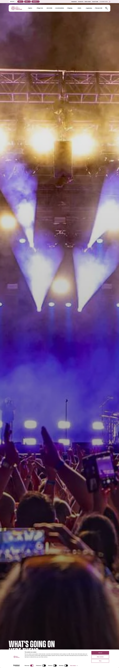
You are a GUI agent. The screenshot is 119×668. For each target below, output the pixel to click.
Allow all (100, 652)
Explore (30, 8)
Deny (100, 660)
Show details (73, 665)
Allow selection (100, 656)
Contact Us (80, 1)
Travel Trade (95, 1)
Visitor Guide (88, 1)
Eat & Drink (49, 8)
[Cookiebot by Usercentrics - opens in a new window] (16, 666)
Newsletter (74, 1)
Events (79, 8)
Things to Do (40, 8)
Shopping (69, 8)
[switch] (44, 666)
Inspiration (89, 8)
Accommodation (59, 8)
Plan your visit (98, 8)
